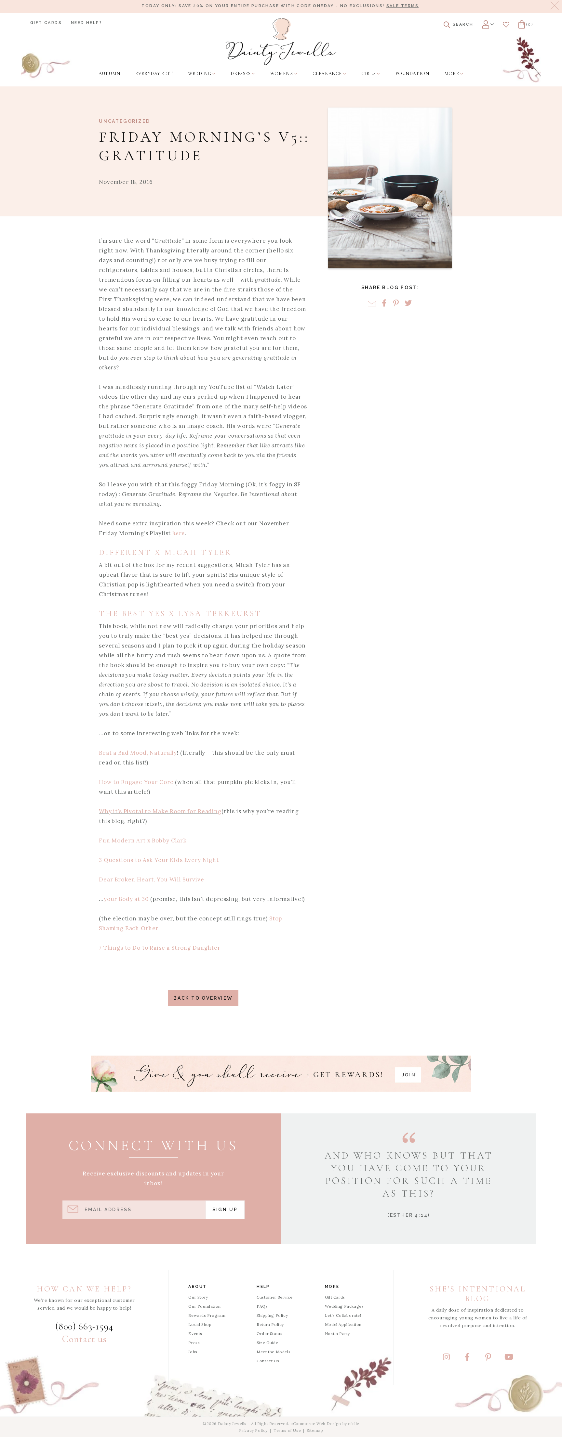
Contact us (84, 1339)
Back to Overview (203, 998)
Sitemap (315, 1430)
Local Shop (199, 1324)
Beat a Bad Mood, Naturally (138, 752)
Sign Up (225, 1209)
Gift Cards (46, 22)
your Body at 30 (127, 899)
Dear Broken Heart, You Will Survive (151, 879)
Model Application (343, 1324)
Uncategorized (124, 121)
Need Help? (86, 22)
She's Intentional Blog (478, 1293)
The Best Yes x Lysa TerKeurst (182, 613)
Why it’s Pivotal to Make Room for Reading (160, 811)
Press (194, 1342)
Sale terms (402, 6)
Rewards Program (206, 1315)
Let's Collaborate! (343, 1315)
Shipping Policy (272, 1315)
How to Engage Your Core (136, 782)
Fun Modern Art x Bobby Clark (143, 840)
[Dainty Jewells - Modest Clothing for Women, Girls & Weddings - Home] (281, 41)
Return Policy (270, 1324)
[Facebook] (384, 303)
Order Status (269, 1333)
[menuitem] (109, 74)
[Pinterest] (396, 303)
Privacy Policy (253, 1430)
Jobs (192, 1351)
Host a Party (337, 1333)
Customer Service (275, 1297)
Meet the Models (273, 1351)
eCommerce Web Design (315, 1423)
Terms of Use (287, 1430)
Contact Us (268, 1360)
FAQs (262, 1306)
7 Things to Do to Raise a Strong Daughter (160, 947)
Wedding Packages (344, 1306)
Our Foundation (204, 1306)
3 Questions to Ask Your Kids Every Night (159, 860)
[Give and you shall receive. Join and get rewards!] (281, 1074)
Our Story (198, 1297)
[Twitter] (408, 303)
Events (195, 1333)
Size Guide (267, 1342)
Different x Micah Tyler (165, 552)
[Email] (372, 303)
